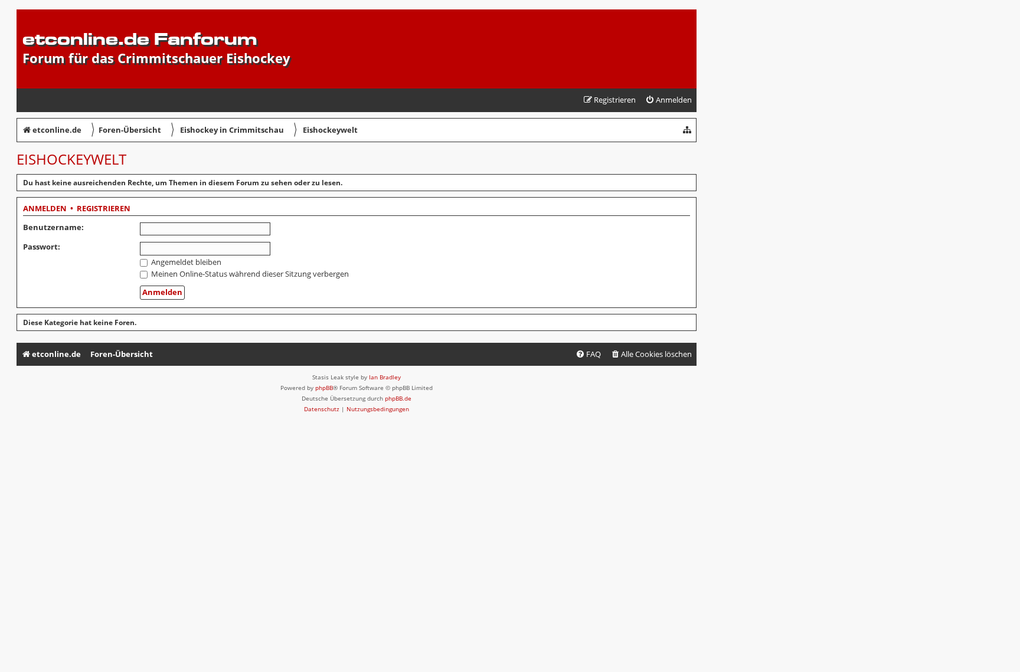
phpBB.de (398, 398)
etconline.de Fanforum (139, 38)
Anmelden (45, 209)
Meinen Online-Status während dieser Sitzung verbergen (249, 273)
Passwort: (41, 246)
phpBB (324, 387)
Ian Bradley (385, 377)
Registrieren (103, 209)
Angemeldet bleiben (185, 262)
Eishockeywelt (71, 159)
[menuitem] (668, 100)
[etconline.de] (29, 15)
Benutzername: (53, 227)
